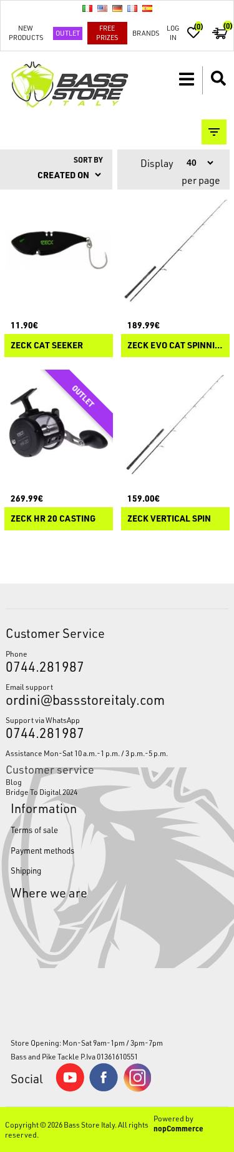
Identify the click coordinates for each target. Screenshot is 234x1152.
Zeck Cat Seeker (47, 345)
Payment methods (42, 850)
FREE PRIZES (107, 32)
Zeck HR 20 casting (53, 518)
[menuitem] (117, 782)
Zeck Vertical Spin (169, 518)
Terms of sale (34, 829)
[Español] (147, 8)
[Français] (132, 8)
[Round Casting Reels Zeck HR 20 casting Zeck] (58, 424)
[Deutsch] (117, 8)
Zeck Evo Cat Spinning (175, 345)
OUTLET (68, 33)
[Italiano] (87, 8)
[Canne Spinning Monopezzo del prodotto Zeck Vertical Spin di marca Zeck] (175, 424)
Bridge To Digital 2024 (41, 792)
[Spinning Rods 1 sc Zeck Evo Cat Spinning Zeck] (175, 250)
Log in (173, 32)
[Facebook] (103, 1088)
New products (26, 32)
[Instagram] (137, 1089)
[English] (102, 8)
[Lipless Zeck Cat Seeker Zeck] (58, 250)
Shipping (26, 870)
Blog (14, 782)
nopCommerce (178, 1128)
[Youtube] (70, 1089)
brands (145, 33)
